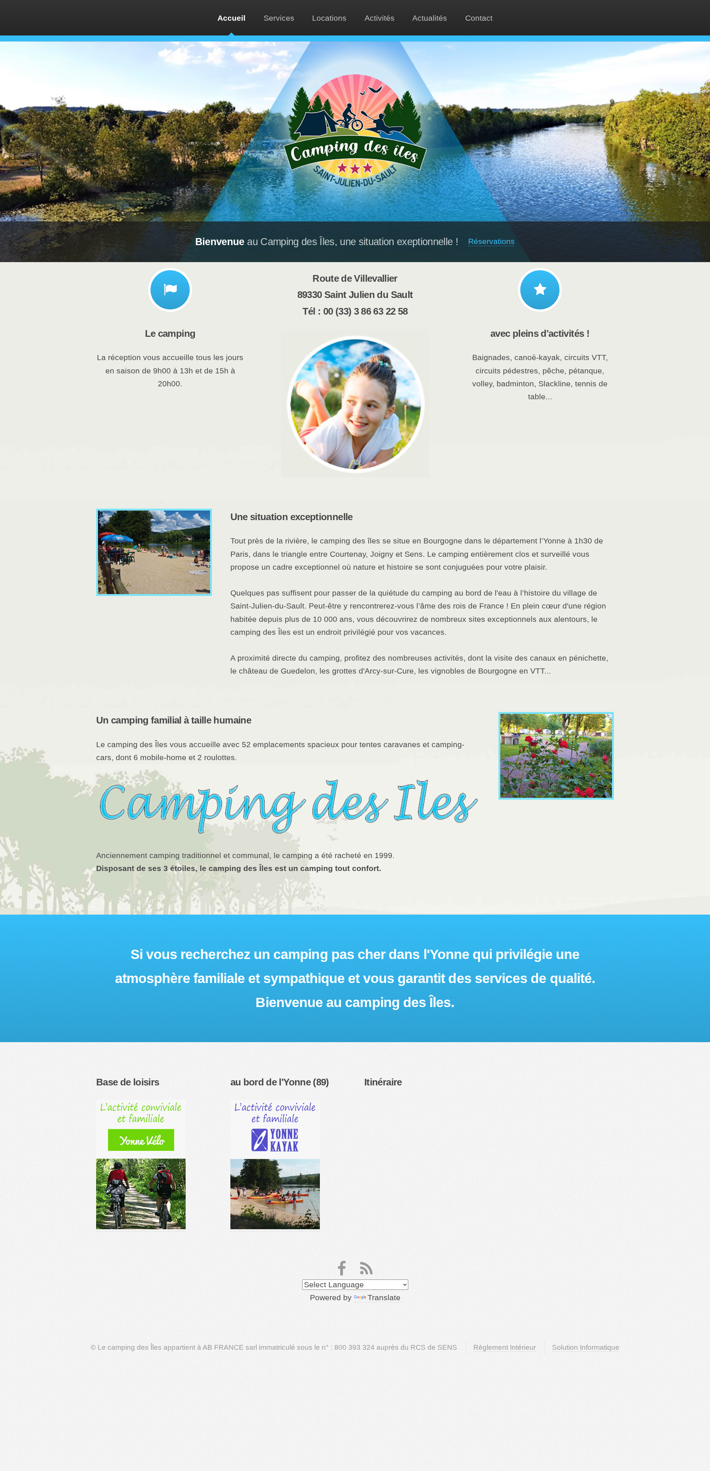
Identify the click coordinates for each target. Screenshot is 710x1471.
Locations (329, 18)
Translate (384, 1297)
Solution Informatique (585, 1347)
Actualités (429, 18)
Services (279, 18)
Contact (479, 18)
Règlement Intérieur (504, 1347)
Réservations (491, 241)
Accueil (231, 18)
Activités (380, 18)
